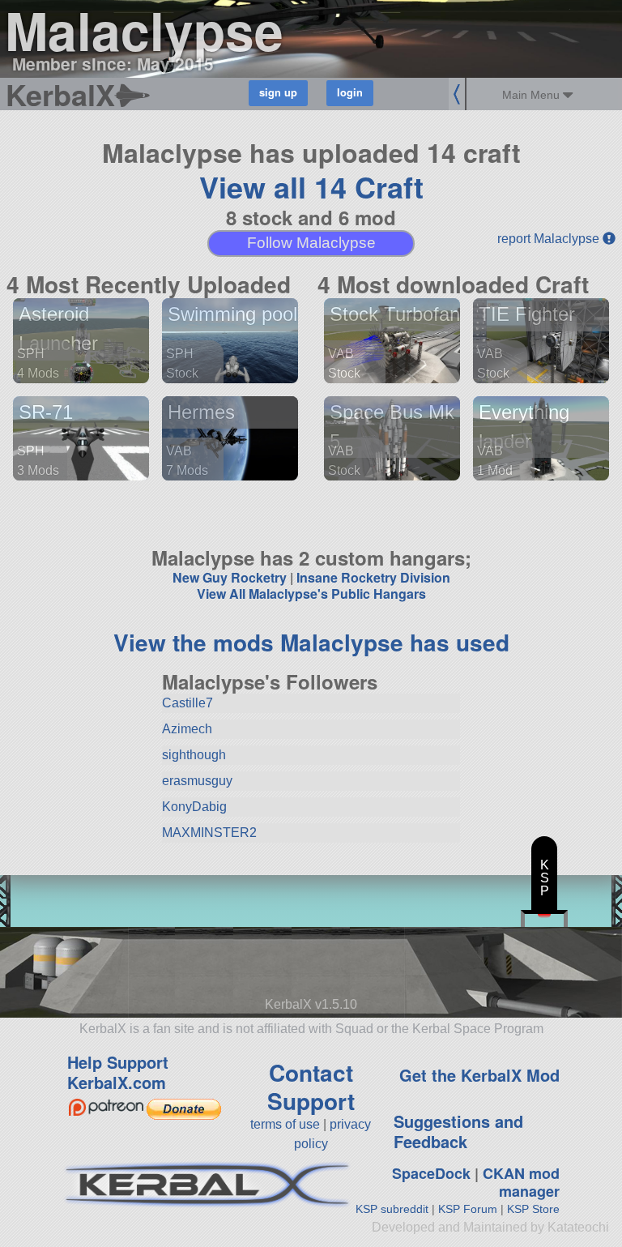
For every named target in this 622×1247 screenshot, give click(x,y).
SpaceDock (431, 1173)
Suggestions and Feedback (458, 1131)
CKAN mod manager (521, 1182)
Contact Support (311, 1086)
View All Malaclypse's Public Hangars (311, 593)
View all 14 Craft (311, 186)
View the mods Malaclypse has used (311, 642)
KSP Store (533, 1208)
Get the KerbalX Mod (479, 1075)
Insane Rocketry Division (373, 577)
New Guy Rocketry (230, 577)
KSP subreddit (392, 1208)
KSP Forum (467, 1208)
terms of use (285, 1124)
